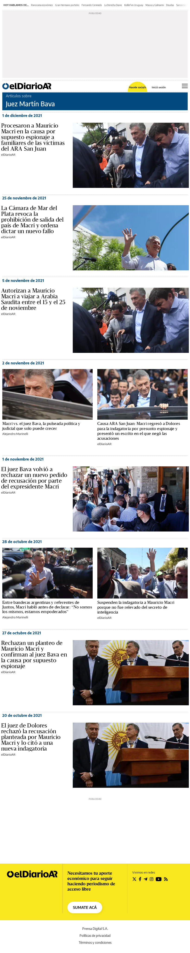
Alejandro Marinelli (15, 434)
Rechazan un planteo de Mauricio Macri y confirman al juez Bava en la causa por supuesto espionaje (34, 654)
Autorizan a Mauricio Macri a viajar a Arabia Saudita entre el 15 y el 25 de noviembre (33, 299)
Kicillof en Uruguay (133, 5)
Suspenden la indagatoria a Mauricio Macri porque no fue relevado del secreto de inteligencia (135, 607)
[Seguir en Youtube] (159, 879)
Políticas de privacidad (95, 936)
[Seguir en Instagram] (151, 879)
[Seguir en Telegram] (145, 879)
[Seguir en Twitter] (134, 879)
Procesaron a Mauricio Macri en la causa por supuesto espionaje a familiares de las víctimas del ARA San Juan (33, 137)
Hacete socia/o (137, 87)
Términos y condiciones (95, 942)
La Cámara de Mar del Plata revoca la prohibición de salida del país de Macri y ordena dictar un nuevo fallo (32, 219)
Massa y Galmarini (155, 5)
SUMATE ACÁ (85, 907)
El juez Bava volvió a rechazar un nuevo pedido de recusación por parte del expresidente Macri (34, 477)
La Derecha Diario (113, 5)
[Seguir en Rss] (166, 879)
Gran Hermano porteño (67, 5)
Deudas (170, 5)
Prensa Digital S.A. (95, 929)
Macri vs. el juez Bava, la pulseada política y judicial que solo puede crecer (41, 426)
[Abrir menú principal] (185, 86)
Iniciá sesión (159, 87)
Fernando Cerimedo (92, 5)
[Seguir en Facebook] (140, 879)
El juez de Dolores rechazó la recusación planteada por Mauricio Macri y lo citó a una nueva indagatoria (31, 737)
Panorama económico (42, 5)
